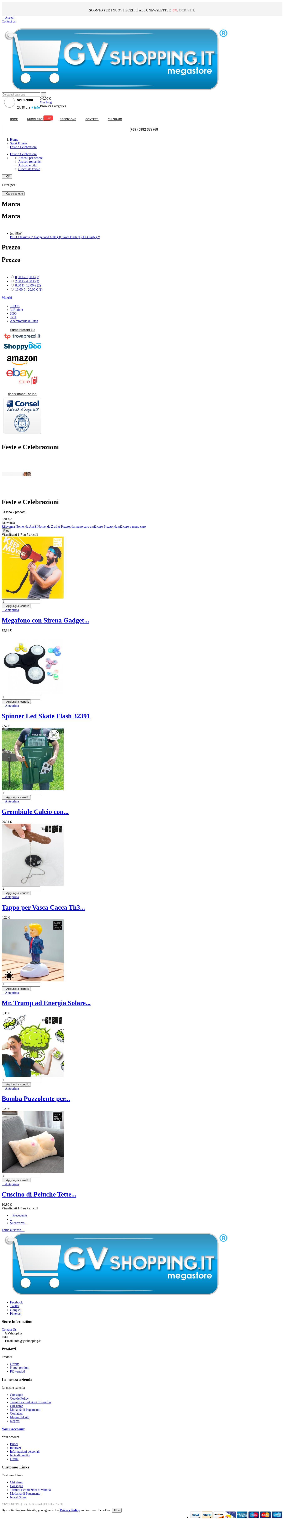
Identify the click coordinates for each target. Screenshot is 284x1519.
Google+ (16, 1310)
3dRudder (16, 309)
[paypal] (230, 1517)
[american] (219, 1517)
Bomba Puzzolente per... (36, 1098)
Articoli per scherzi (30, 158)
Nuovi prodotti (19, 1367)
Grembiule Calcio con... (35, 811)
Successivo (18, 1223)
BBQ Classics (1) (22, 237)
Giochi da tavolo (29, 169)
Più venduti (17, 1371)
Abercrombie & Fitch (24, 321)
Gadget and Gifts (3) (48, 237)
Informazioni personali (25, 1451)
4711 (13, 317)
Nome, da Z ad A (49, 526)
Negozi (15, 1421)
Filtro (6, 530)
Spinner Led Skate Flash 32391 (46, 716)
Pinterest (15, 1313)
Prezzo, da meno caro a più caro (82, 526)
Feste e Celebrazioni (23, 154)
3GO (13, 313)
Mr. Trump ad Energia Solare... (46, 1003)
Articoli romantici (29, 161)
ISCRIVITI (186, 10)
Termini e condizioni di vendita (30, 1402)
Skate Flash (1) (72, 237)
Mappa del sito (19, 1417)
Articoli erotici (27, 165)
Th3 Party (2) (91, 237)
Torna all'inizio (13, 1230)
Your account (13, 1429)
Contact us (9, 21)
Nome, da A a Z (26, 526)
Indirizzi (15, 1448)
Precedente (18, 1215)
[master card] (207, 1517)
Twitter (14, 1306)
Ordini (14, 1459)
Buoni (14, 1444)
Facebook (16, 1302)
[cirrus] (277, 1517)
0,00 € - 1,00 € (27, 277)
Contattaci (16, 1413)
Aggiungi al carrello (16, 606)
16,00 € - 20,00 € (28, 289)
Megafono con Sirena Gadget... (45, 620)
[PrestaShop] (22, 437)
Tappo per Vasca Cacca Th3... (43, 907)
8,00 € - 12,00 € (28, 285)
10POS (15, 306)
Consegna (16, 1394)
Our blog (46, 102)
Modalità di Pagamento (25, 1409)
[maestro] (253, 1517)
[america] (242, 1517)
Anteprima (10, 610)
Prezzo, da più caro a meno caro (125, 526)
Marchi (7, 297)
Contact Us (9, 1329)
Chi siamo (16, 1406)
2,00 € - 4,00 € (27, 281)
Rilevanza (9, 526)
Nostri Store (18, 1497)
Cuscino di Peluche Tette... (39, 1194)
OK (6, 176)
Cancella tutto (13, 193)
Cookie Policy (19, 1398)
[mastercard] (265, 1517)
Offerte (14, 1364)
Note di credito (20, 1455)
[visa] (195, 1517)
